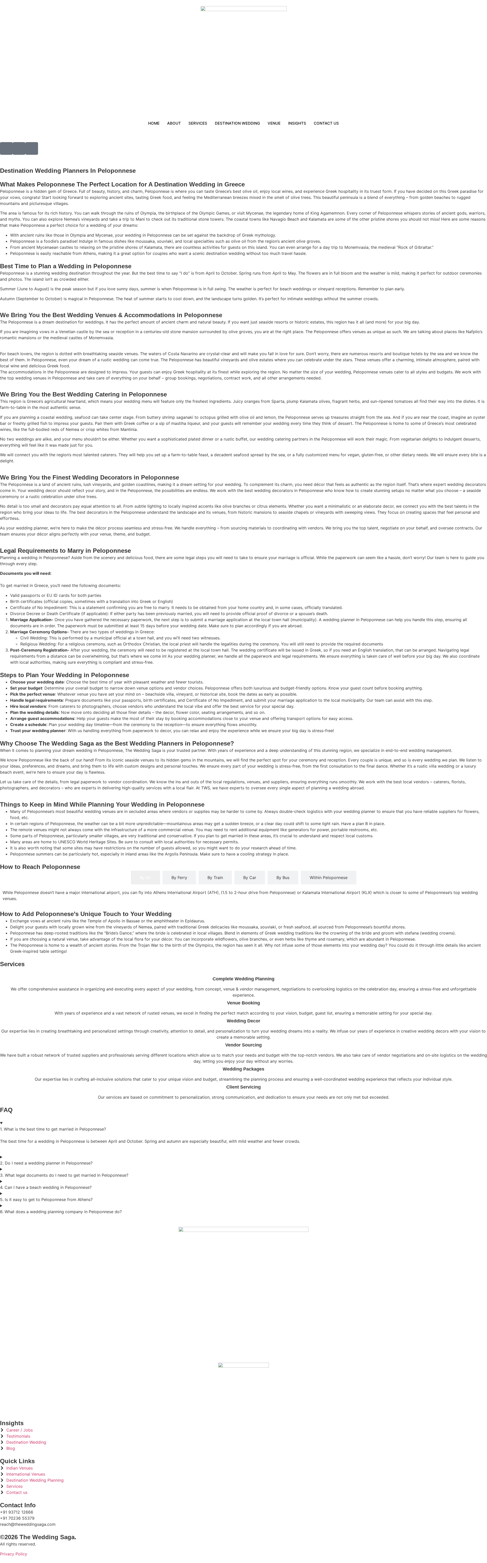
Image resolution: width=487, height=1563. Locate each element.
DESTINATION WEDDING (237, 123)
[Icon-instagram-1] (19, 148)
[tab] (145, 877)
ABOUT (174, 123)
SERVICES (197, 123)
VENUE (274, 123)
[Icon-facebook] (6, 148)
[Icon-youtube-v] (31, 148)
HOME (154, 123)
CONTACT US (326, 123)
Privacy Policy (13, 1553)
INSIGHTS (297, 123)
